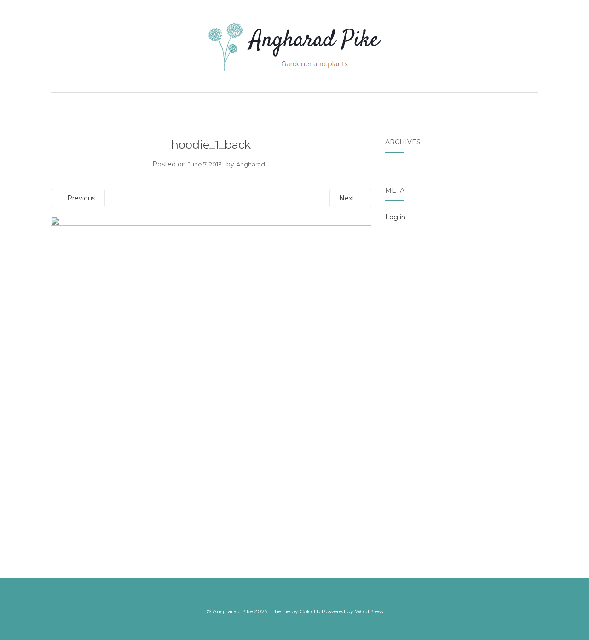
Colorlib (310, 611)
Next (348, 198)
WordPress (369, 611)
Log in (395, 217)
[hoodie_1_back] (211, 376)
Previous (80, 198)
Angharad (250, 164)
